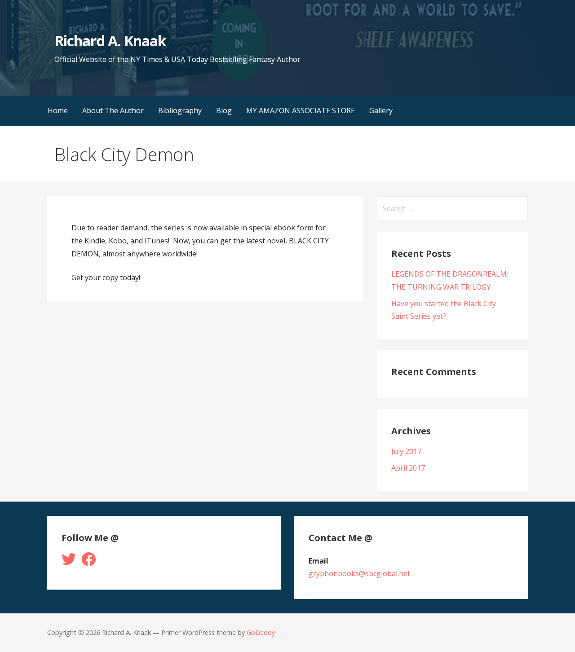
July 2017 (406, 451)
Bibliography (180, 110)
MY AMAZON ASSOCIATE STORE (300, 110)
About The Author (113, 110)
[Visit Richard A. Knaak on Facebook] (88, 562)
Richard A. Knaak (110, 40)
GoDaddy (261, 632)
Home (58, 110)
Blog (224, 110)
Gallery (381, 110)
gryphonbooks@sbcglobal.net (359, 573)
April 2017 (408, 468)
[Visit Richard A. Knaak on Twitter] (69, 562)
